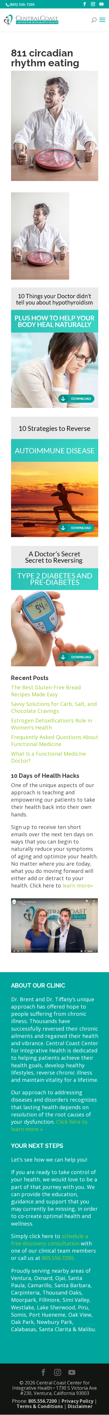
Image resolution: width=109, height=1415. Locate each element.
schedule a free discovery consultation (49, 1240)
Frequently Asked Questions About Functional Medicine (54, 741)
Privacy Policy (77, 1401)
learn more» (77, 885)
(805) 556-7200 (22, 4)
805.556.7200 (57, 1257)
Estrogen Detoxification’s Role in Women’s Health (51, 724)
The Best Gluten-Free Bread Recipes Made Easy (46, 691)
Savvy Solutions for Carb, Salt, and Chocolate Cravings (54, 707)
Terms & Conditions (40, 1406)
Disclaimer (80, 1406)
